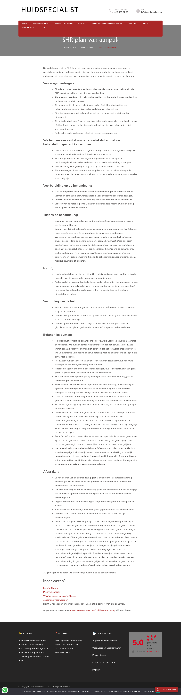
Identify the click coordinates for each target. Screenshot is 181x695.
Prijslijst (96, 669)
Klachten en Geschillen (103, 662)
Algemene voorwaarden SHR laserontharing (92, 610)
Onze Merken (28, 28)
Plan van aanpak (51, 591)
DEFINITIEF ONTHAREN (63, 24)
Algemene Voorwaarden (55, 599)
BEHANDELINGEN (40, 24)
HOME (24, 24)
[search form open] (158, 32)
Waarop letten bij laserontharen (59, 595)
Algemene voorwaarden (104, 640)
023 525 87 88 (121, 12)
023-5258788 (62, 652)
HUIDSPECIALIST (43, 686)
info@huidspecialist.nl (152, 12)
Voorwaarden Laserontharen (106, 647)
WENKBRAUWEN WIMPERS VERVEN (107, 24)
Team (43, 28)
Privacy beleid (99, 655)
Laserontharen (50, 587)
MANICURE (132, 24)
